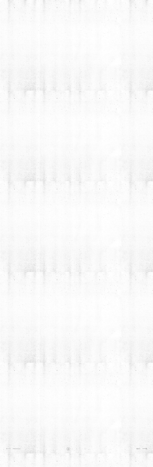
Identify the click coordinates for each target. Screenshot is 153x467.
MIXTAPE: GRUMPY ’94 (24, 414)
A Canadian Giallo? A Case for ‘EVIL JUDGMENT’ (120, 296)
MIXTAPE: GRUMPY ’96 (24, 114)
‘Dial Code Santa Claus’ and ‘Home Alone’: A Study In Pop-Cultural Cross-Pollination (74, 244)
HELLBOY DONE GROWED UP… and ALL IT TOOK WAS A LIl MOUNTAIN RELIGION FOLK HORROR (73, 119)
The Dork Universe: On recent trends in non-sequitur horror (117, 356)
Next (138, 449)
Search (27, 47)
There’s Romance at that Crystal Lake (73, 45)
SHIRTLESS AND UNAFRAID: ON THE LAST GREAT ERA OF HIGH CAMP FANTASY (120, 178)
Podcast (37, 27)
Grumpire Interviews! (18, 29)
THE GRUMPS (18, 36)
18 (85, 449)
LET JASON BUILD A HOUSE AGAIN (26, 354)
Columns (37, 23)
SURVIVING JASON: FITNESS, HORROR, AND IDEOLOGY (119, 116)
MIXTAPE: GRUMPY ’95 (24, 238)
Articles (16, 23)
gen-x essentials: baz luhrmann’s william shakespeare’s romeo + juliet (117, 54)
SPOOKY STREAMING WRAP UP (120, 238)
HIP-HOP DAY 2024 (68, 352)
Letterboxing (18, 41)
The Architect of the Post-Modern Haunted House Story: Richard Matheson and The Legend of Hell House (74, 422)
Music (35, 36)
